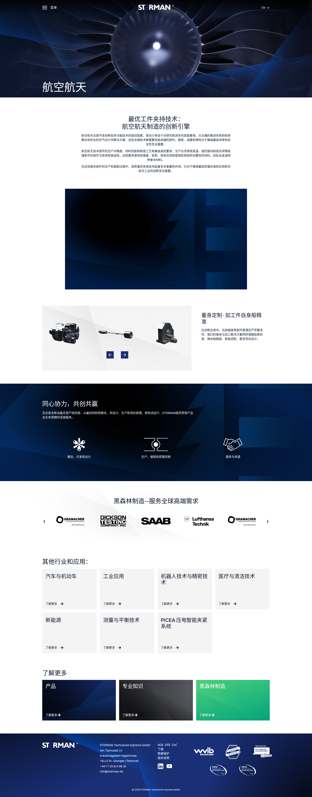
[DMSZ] (218, 770)
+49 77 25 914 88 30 (113, 766)
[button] (110, 355)
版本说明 (163, 758)
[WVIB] (203, 752)
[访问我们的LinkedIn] (160, 768)
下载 (160, 749)
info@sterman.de (111, 771)
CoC (174, 745)
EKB (167, 745)
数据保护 (163, 753)
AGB (160, 745)
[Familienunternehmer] (262, 752)
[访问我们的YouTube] (169, 768)
